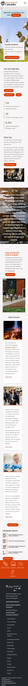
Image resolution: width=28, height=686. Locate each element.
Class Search (10, 651)
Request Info (9, 95)
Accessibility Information (13, 639)
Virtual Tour (10, 670)
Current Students (11, 622)
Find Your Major (10, 164)
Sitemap (3, 684)
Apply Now (9, 90)
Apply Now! (16, 15)
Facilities (9, 658)
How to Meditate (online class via (15, 535)
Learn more (8, 377)
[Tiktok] (18, 586)
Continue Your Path (12, 57)
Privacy (6, 679)
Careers (9, 673)
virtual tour (11, 271)
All (7, 558)
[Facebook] (17, 588)
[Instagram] (15, 586)
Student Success (11, 667)
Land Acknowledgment (12, 601)
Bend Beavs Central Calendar (12, 635)
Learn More (10, 274)
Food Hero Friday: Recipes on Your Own (16, 547)
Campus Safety (11, 648)
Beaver (4, 568)
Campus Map (10, 645)
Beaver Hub (10, 642)
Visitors (9, 631)
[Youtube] (20, 588)
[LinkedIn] (15, 590)
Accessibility (7, 681)
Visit (18, 95)
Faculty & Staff (10, 625)
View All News (13, 525)
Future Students (11, 619)
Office (20, 568)
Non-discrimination (8, 683)
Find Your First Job (16, 541)
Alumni (9, 628)
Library (9, 661)
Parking (9, 664)
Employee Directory (12, 654)
